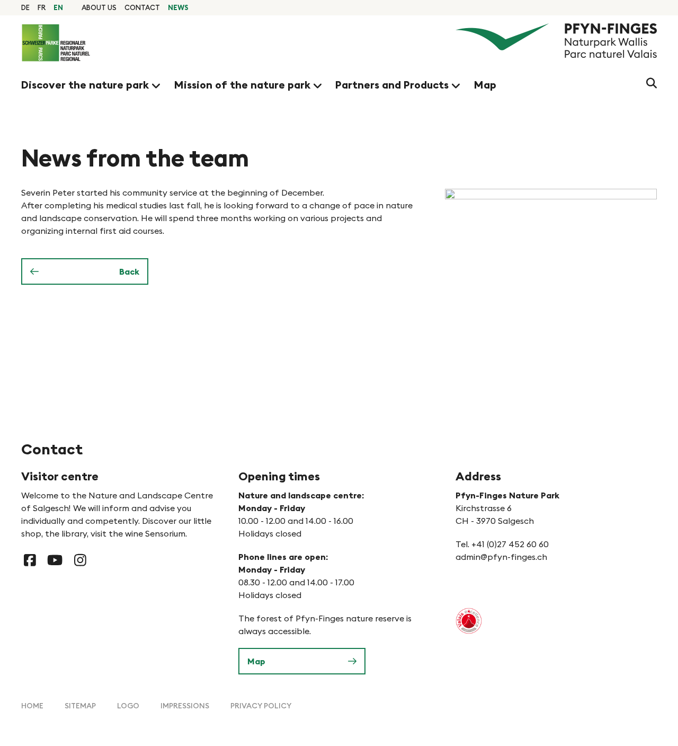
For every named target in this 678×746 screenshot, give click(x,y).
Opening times (279, 476)
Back (129, 271)
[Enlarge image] (551, 268)
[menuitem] (99, 7)
